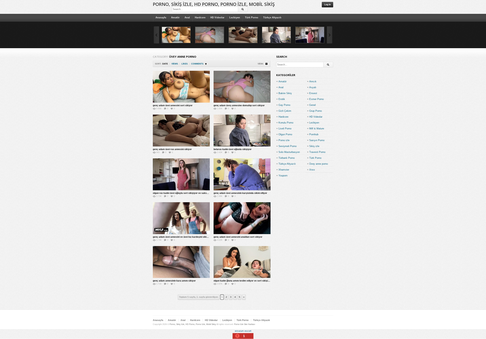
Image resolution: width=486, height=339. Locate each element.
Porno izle (284, 140)
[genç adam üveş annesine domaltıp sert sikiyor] (209, 35)
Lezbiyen (234, 17)
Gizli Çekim (285, 110)
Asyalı (312, 87)
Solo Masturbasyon (289, 152)
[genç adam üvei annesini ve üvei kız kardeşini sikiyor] (181, 218)
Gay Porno (284, 105)
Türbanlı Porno (287, 158)
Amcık (312, 81)
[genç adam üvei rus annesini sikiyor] (243, 35)
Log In (327, 4)
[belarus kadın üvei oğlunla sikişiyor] (276, 35)
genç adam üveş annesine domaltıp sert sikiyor (239, 105)
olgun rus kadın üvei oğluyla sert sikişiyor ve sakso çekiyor (185, 193)
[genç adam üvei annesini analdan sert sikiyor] (242, 218)
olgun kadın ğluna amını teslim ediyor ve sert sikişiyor (242, 280)
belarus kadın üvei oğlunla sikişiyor (233, 149)
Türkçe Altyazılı (272, 17)
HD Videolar (217, 17)
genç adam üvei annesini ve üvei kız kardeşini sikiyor (181, 237)
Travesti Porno (317, 152)
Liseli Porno (285, 128)
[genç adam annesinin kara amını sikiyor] (181, 262)
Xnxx (312, 169)
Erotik (282, 99)
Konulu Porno (286, 122)
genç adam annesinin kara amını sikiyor (174, 280)
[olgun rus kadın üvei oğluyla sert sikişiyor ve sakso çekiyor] (310, 35)
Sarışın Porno (316, 140)
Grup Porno (315, 110)
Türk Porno (251, 17)
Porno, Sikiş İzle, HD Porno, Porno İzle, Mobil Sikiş (214, 4)
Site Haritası (249, 324)
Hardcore (200, 17)
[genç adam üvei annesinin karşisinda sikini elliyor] (242, 174)
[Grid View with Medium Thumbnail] (266, 64)
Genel (312, 105)
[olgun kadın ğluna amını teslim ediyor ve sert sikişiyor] (242, 262)
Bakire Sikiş (285, 93)
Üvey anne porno (318, 163)
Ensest (313, 93)
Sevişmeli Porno (288, 146)
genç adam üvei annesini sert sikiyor (173, 105)
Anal (187, 17)
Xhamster (284, 169)
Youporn (283, 175)
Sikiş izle (314, 146)
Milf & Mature (316, 128)
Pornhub (313, 134)
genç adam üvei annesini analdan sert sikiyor (238, 237)
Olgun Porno (285, 134)
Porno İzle (238, 324)
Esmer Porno (316, 99)
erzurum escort (243, 331)
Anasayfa (160, 17)
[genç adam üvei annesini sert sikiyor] (176, 35)
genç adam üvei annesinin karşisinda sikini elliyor (240, 193)
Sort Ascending (206, 64)
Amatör (175, 17)
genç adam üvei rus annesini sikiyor (172, 149)
